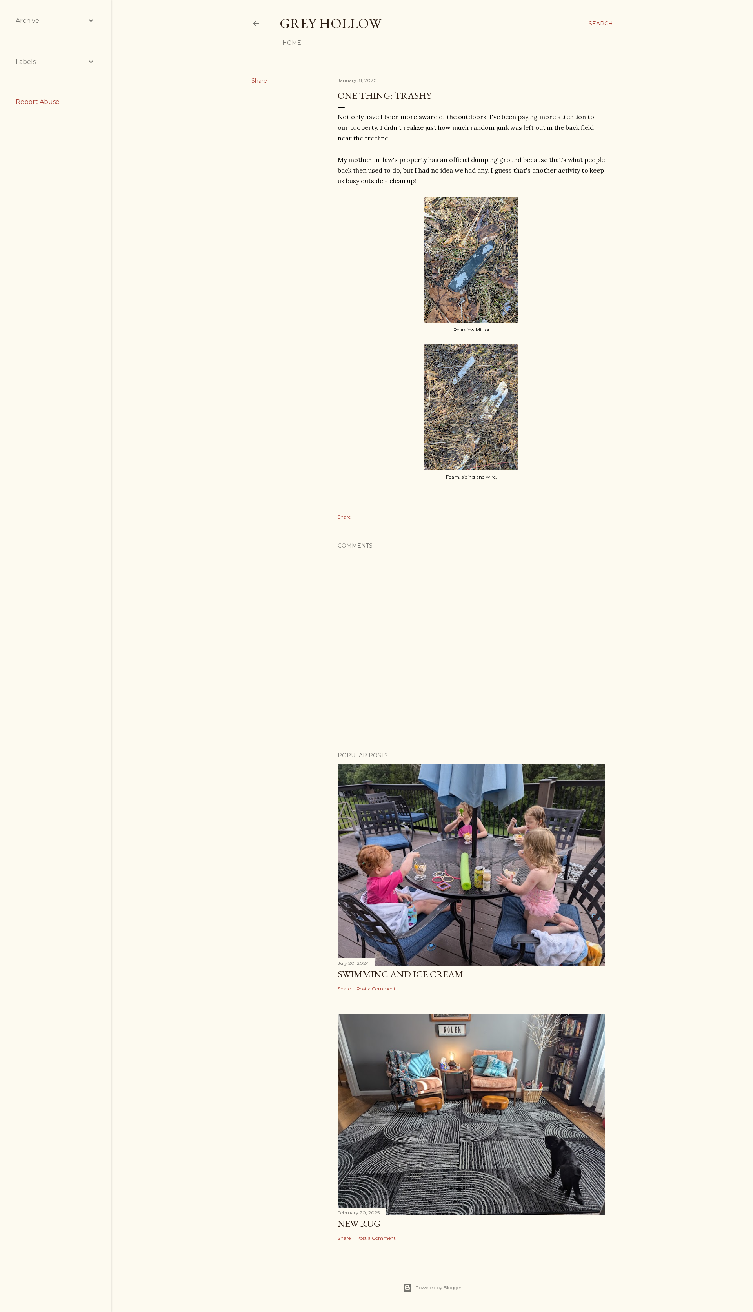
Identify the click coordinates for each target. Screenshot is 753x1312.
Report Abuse (38, 102)
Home (291, 42)
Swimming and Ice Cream (400, 974)
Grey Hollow (331, 23)
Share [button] (259, 80)
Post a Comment (376, 989)
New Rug (359, 1223)
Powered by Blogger (438, 1287)
